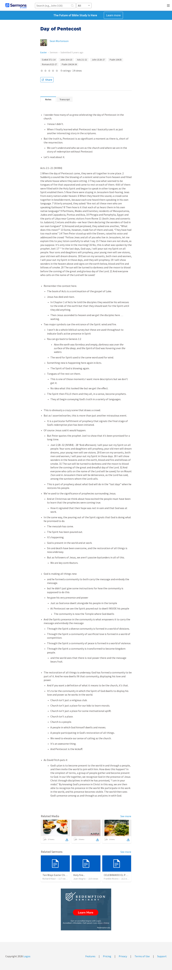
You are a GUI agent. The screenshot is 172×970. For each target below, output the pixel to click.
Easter (43, 52)
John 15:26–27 (98, 59)
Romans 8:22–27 (49, 64)
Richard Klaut (49, 878)
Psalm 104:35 (115, 59)
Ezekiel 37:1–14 (48, 59)
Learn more (113, 15)
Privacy (123, 956)
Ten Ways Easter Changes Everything (63, 875)
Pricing (107, 956)
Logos (26, 956)
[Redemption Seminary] (86, 909)
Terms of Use (142, 956)
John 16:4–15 (66, 59)
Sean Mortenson (59, 41)
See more (125, 816)
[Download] (67, 839)
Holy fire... (79, 875)
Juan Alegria (79, 878)
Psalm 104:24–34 (69, 64)
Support (162, 956)
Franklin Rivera (111, 878)
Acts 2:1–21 (82, 59)
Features (90, 956)
